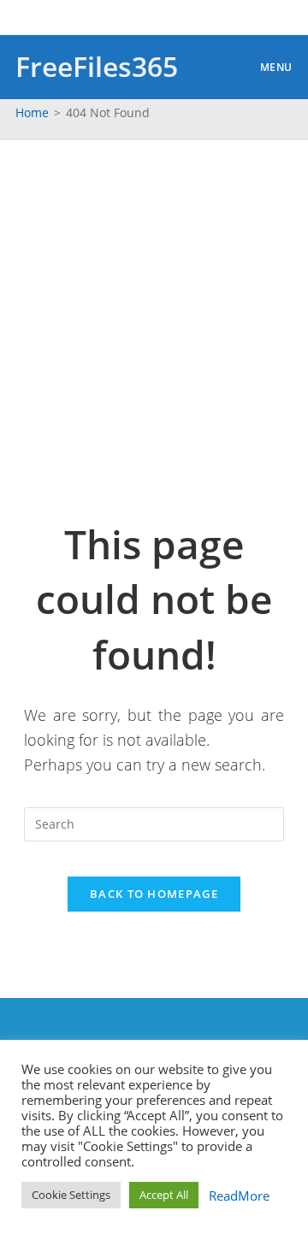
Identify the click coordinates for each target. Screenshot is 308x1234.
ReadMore (236, 1195)
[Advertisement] (154, 303)
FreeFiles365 (96, 66)
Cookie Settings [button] (71, 1194)
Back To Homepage (154, 893)
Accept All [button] (163, 1194)
